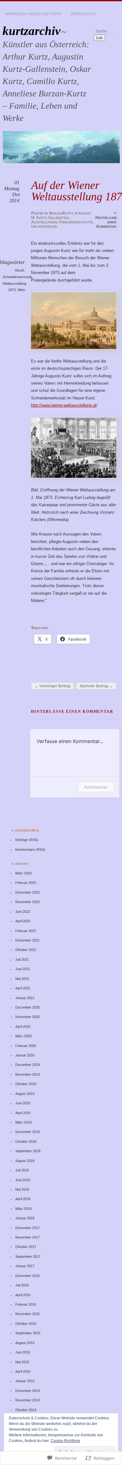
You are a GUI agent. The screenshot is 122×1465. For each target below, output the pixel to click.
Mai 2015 (22, 1362)
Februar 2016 (25, 1304)
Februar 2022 (25, 931)
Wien (21, 290)
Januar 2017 (24, 1266)
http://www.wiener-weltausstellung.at (63, 405)
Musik (19, 270)
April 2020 (22, 1026)
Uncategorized (44, 226)
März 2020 (23, 1036)
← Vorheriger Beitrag (52, 686)
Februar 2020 (25, 1046)
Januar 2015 (24, 1381)
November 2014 (27, 1400)
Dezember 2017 (27, 1228)
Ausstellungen (44, 222)
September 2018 (27, 1151)
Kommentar (96, 787)
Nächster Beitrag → (96, 686)
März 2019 (23, 1122)
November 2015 (27, 1314)
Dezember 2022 (27, 892)
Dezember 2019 (27, 1065)
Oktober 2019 (25, 1084)
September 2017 (27, 1256)
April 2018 (22, 1199)
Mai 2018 (22, 1189)
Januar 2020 (24, 1055)
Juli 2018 (22, 1170)
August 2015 (24, 1343)
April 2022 (22, 921)
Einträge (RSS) (26, 840)
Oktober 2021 (25, 950)
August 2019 (24, 1094)
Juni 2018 (22, 1180)
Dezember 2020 (27, 1007)
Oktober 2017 (25, 1247)
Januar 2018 (24, 1218)
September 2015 (27, 1333)
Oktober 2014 (25, 1410)
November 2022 (27, 902)
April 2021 (22, 988)
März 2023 (23, 873)
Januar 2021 (24, 998)
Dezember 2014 (27, 1391)
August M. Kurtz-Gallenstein (61, 215)
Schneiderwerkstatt (17, 277)
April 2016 (22, 1295)
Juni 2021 (22, 969)
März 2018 (23, 1208)
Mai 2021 (22, 979)
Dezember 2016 (27, 1276)
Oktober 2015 (25, 1323)
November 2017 (27, 1237)
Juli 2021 (22, 959)
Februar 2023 (25, 882)
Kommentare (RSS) (30, 849)
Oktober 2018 (25, 1141)
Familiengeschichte (76, 222)
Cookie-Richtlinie (65, 1441)
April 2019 (22, 1113)
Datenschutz (83, 14)
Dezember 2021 (27, 940)
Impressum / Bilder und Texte (33, 14)
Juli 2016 (22, 1285)
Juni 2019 (22, 1103)
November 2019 (27, 1074)
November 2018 (27, 1132)
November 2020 (27, 1017)
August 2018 (24, 1161)
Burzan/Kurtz (61, 213)
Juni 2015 (22, 1352)
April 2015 (22, 1371)
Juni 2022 (22, 911)
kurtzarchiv (31, 30)
